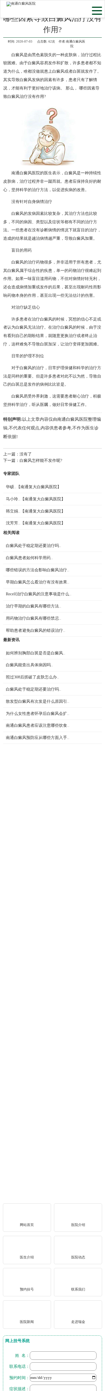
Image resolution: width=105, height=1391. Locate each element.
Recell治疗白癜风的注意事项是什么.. (38, 594)
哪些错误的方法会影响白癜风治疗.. (37, 570)
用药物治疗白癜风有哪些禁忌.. (33, 618)
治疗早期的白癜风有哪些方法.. (33, 606)
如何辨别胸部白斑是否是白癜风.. (35, 653)
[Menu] (97, 10)
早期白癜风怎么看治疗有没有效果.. (37, 582)
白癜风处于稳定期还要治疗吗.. (33, 545)
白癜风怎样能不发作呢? (41, 460)
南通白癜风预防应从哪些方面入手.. (37, 737)
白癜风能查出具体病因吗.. (29, 664)
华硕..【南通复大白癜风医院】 (33, 486)
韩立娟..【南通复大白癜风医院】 (35, 511)
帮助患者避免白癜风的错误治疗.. (35, 630)
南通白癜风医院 (25, 173)
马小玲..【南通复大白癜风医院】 (35, 499)
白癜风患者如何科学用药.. (29, 557)
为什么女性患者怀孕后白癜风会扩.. (37, 713)
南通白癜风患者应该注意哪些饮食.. (37, 725)
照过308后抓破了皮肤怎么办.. (32, 677)
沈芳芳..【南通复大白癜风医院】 (35, 523)
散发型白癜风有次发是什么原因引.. (37, 701)
